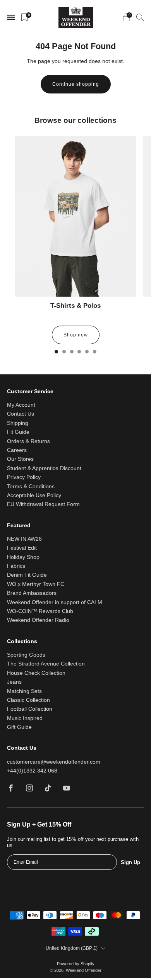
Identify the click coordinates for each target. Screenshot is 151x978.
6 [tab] (94, 351)
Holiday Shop (23, 557)
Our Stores (20, 459)
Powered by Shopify (75, 963)
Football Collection (29, 709)
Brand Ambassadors (32, 593)
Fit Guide (18, 432)
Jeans (14, 682)
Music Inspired (25, 718)
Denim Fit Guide (27, 575)
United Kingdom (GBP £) (72, 948)
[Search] (140, 17)
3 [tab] (72, 351)
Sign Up (130, 862)
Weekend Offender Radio (38, 620)
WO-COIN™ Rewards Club (40, 611)
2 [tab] (64, 351)
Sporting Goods (26, 655)
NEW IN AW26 (24, 539)
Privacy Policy (24, 477)
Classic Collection (28, 700)
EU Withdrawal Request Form (43, 504)
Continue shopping (75, 84)
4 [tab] (79, 351)
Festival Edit (22, 548)
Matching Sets (24, 691)
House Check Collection (36, 673)
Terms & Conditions (31, 486)
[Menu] (11, 17)
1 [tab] (56, 351)
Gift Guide (19, 727)
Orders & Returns (28, 441)
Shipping (17, 423)
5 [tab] (87, 351)
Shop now (75, 335)
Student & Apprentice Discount (44, 468)
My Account (21, 405)
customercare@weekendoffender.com (53, 762)
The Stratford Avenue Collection (46, 664)
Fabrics (16, 566)
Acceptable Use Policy (34, 495)
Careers (17, 450)
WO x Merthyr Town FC (35, 584)
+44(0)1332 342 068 (32, 771)
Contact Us (20, 414)
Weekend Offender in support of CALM (54, 602)
